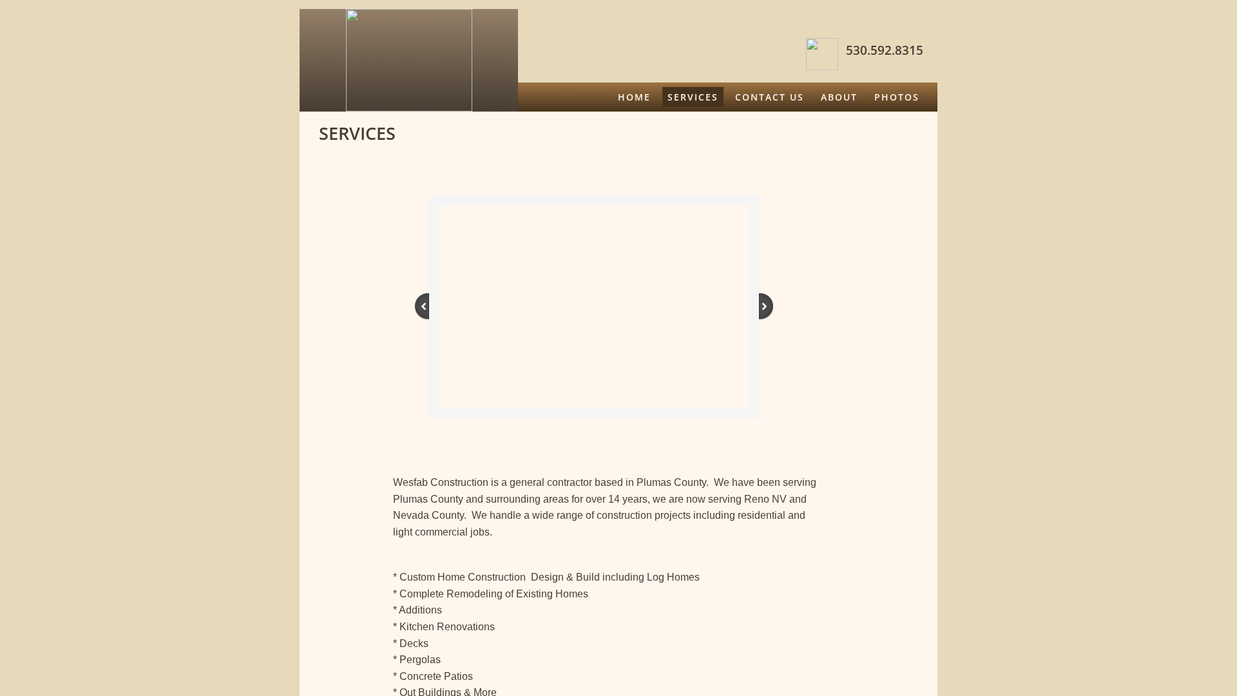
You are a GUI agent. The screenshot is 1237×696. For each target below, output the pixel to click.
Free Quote (885, 126)
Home (634, 97)
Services (692, 97)
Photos (896, 97)
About (839, 97)
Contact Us (769, 97)
